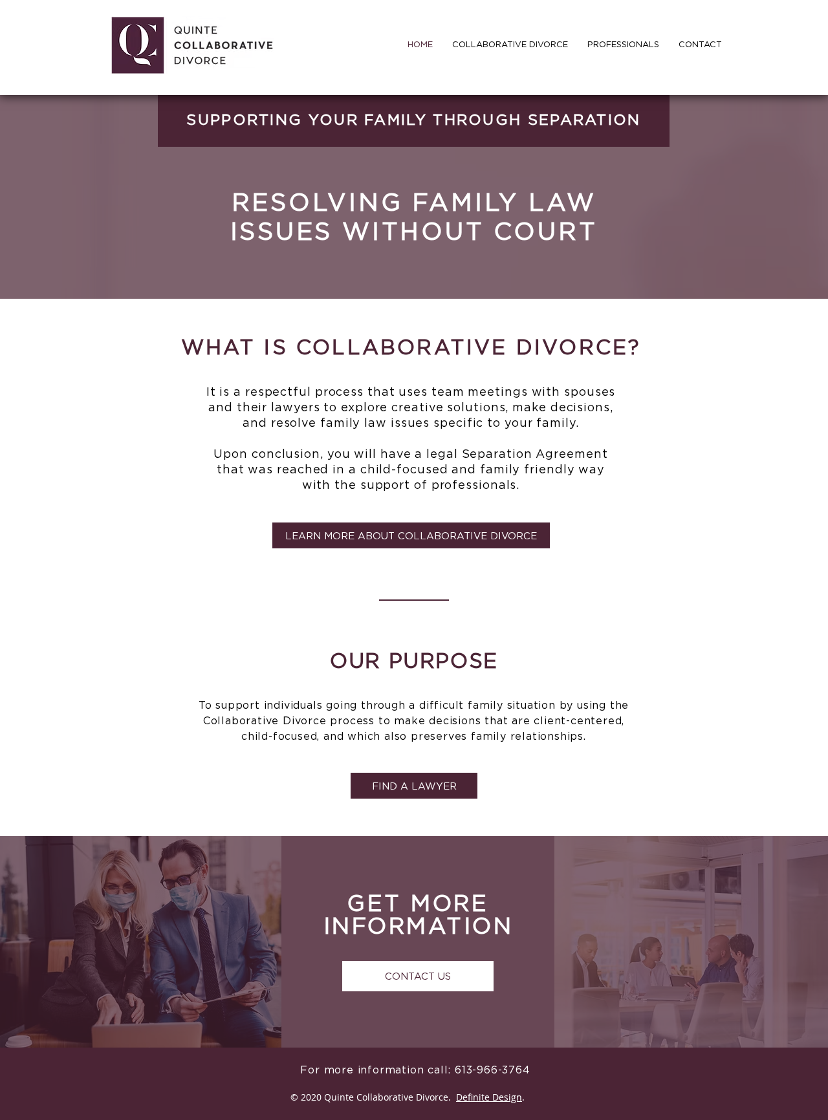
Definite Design (489, 1097)
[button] (623, 44)
